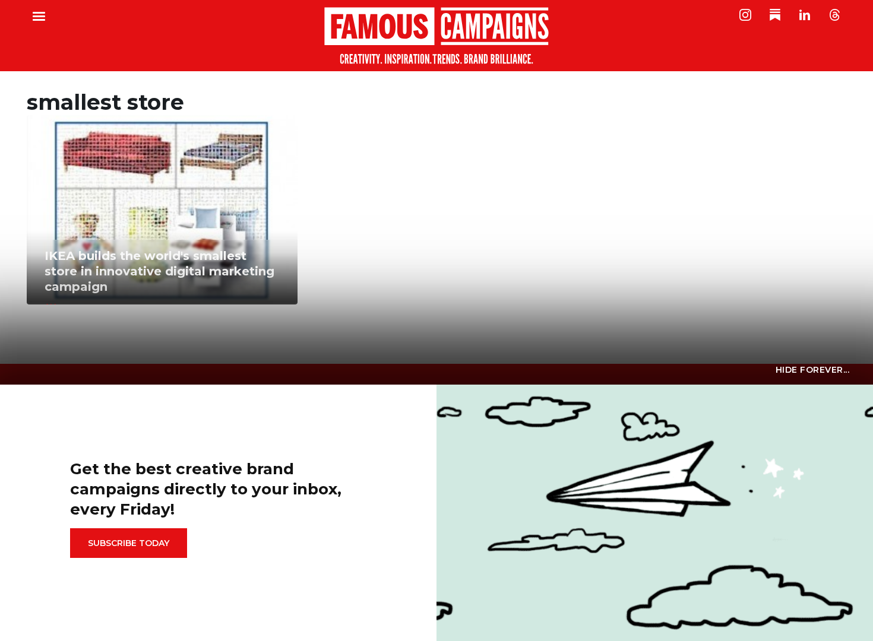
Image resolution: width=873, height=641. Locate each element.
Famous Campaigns (436, 35)
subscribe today (128, 543)
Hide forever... (813, 369)
